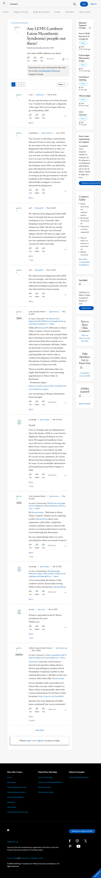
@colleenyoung (61, 648)
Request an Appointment (82, 831)
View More (39, 730)
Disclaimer (11, 802)
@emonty (41, 609)
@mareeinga (44, 420)
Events (57, 12)
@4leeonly (40, 95)
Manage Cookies (37, 858)
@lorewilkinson (47, 133)
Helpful (35, 61)
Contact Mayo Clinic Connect (17, 812)
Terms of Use (12, 858)
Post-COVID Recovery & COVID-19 (84, 36)
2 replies (32, 720)
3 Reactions (52, 402)
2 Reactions (52, 545)
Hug (41, 61)
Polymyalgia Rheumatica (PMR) (84, 58)
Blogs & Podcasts (41, 12)
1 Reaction (50, 59)
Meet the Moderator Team (16, 787)
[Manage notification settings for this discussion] (63, 59)
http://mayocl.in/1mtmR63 (51, 696)
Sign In (94, 3)
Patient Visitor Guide (45, 792)
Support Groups (21, 12)
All (89, 27)
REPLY (31, 123)
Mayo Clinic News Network (79, 777)
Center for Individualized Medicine (50, 782)
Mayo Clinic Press (44, 787)
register (40, 740)
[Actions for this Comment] (65, 116)
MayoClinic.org (12, 842)
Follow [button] (83, 43)
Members (69, 12)
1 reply (31, 260)
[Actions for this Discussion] (67, 59)
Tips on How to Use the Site (84, 338)
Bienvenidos (85, 403)
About (9, 777)
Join (84, 3)
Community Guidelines (15, 797)
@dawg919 (39, 208)
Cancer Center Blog (45, 777)
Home (6, 12)
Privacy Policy (25, 858)
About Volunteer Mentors (16, 792)
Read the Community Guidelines (84, 262)
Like (28, 61)
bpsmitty (39, 48)
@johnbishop (54, 312)
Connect (13, 4)
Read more (86, 308)
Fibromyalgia (85, 95)
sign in (30, 740)
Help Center (84, 12)
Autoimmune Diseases (19, 23)
